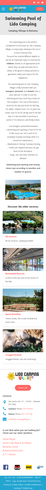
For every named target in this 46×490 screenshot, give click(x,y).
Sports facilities (13, 314)
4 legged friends (13, 355)
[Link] (17, 9)
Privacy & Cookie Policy (13, 484)
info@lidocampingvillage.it (19, 419)
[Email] (42, 2)
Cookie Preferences (33, 484)
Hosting (17, 488)
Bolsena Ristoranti (13, 450)
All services (11, 236)
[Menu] (3, 9)
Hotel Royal (9, 439)
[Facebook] (34, 2)
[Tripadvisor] (38, 2)
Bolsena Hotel (10, 446)
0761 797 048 (26, 414)
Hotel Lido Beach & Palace (17, 442)
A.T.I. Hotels (9, 454)
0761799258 (27, 409)
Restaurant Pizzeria (14, 273)
